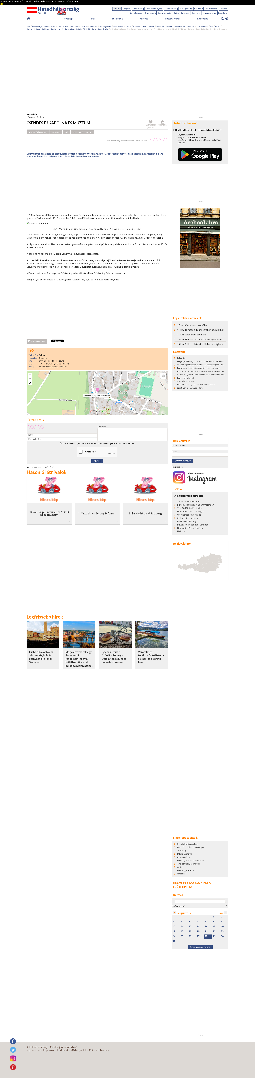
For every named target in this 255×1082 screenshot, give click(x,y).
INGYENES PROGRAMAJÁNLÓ (192, 883)
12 (190, 926)
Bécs (28, 27)
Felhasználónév (178, 445)
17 (174, 931)
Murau (217, 27)
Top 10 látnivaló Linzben (190, 508)
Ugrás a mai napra (200, 947)
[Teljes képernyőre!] (30, 383)
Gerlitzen (136, 27)
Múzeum (56, 132)
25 (182, 936)
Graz (144, 27)
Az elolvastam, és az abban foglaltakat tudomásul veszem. (98, 443)
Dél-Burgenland (105, 27)
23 (222, 931)
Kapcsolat (202, 18)
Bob (197, 29)
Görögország (186, 8)
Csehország (138, 8)
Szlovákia (185, 13)
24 (174, 936)
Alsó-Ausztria (63, 27)
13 (198, 926)
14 (206, 926)
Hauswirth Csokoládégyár (190, 511)
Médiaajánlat (78, 1050)
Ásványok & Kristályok (171, 29)
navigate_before (174, 912)
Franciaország (171, 8)
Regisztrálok (177, 467)
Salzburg (45, 29)
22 (214, 931)
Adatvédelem (103, 1050)
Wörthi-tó (86, 29)
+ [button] (30, 374)
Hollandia (198, 8)
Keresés (144, 18)
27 (198, 936)
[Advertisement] (97, 186)
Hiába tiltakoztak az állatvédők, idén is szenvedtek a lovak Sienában (41, 657)
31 (174, 941)
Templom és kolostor (82, 132)
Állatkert (132, 29)
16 (222, 926)
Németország (136, 13)
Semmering (69, 29)
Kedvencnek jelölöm (38, 341)
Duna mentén (118, 27)
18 (182, 931)
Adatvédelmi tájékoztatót (75, 443)
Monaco (223, 8)
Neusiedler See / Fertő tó (190, 528)
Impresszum (34, 1050)
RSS (91, 1050)
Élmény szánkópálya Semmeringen (195, 504)
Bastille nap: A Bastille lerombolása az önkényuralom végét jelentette (207, 371)
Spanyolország (164, 13)
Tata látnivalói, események (188, 864)
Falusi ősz (181, 358)
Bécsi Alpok (74, 27)
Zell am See (96, 29)
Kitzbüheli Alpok (202, 27)
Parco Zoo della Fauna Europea (190, 847)
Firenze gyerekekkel (185, 870)
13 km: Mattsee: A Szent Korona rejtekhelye (199, 339)
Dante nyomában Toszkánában (190, 860)
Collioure (181, 867)
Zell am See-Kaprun (187, 518)
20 (198, 931)
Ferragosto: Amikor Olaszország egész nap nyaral (198, 368)
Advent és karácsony (118, 29)
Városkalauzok (49, 27)
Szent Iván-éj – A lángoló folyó (190, 388)
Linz (211, 27)
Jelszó (174, 451)
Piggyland (222, 13)
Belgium (126, 8)
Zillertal (105, 29)
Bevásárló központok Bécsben (192, 524)
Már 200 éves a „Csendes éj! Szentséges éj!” (196, 384)
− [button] (30, 378)
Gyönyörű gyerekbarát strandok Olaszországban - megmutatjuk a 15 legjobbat (211, 364)
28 (206, 936)
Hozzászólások (172, 18)
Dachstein (93, 27)
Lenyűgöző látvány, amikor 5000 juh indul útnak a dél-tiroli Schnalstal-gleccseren (211, 361)
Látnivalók (117, 18)
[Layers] (163, 376)
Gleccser (222, 29)
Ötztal (38, 29)
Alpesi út (157, 29)
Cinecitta (181, 873)
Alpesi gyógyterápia (144, 29)
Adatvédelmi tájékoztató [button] (66, 1)
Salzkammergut (57, 29)
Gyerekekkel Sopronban (187, 844)
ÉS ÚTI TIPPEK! (182, 886)
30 (222, 936)
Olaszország (150, 13)
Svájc (176, 13)
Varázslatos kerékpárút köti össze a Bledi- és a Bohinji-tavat (151, 657)
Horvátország (211, 8)
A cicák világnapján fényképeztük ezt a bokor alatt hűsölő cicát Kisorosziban (210, 374)
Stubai (78, 29)
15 (214, 926)
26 (190, 936)
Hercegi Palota (183, 857)
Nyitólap (68, 18)
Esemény (213, 29)
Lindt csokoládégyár (188, 521)
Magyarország (209, 13)
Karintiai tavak (179, 27)
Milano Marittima (184, 854)
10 (174, 926)
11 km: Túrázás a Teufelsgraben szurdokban (200, 329)
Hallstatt (151, 27)
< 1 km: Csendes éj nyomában (192, 325)
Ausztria (117, 8)
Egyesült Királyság (154, 8)
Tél (66, 132)
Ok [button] (1, 4)
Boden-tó (84, 27)
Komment (101, 426)
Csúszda (204, 29)
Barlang (191, 29)
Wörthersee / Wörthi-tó (189, 514)
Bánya (183, 29)
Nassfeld (30, 29)
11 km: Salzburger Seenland (192, 334)
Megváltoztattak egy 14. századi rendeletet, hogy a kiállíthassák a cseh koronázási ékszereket (79, 658)
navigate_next (226, 905)
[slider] (158, 139)
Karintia (169, 27)
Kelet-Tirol (190, 27)
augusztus (184, 913)
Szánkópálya (37, 27)
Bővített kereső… (179, 906)
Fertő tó (128, 27)
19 (190, 931)
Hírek (92, 18)
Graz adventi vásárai (186, 381)
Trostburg (181, 850)
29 (214, 936)
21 (206, 931)
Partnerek (62, 1050)
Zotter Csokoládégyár (188, 501)
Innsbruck (160, 27)
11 (182, 926)
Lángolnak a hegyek (185, 378)
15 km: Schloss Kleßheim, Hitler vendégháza (200, 344)
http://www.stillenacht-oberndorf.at (54, 366)
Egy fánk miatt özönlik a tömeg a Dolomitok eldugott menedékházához (114, 657)
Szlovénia (196, 13)
